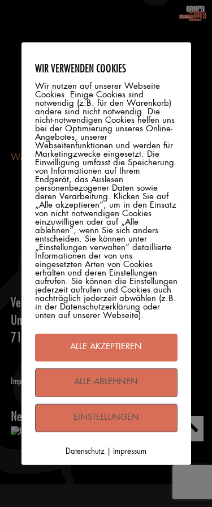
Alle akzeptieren (106, 347)
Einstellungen (106, 417)
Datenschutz (85, 452)
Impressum (129, 452)
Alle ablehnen (106, 381)
